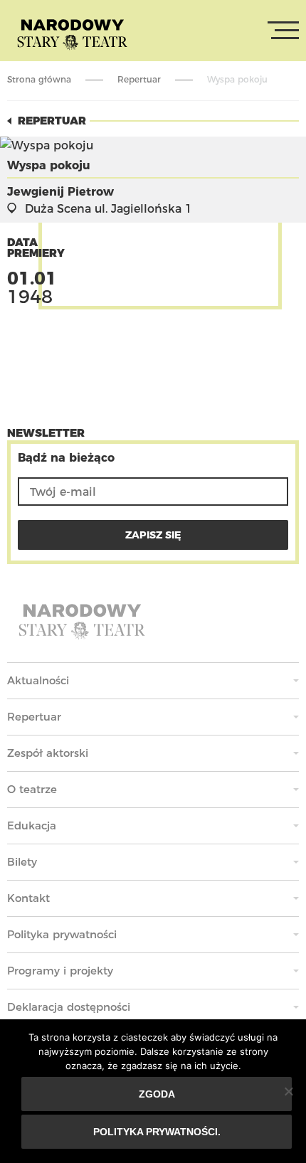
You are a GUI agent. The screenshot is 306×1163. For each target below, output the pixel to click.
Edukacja (31, 825)
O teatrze (32, 789)
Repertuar (139, 79)
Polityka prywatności (62, 934)
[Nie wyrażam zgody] (288, 1091)
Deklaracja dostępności (68, 1007)
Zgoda (157, 1094)
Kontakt (28, 898)
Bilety (22, 862)
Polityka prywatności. (157, 1131)
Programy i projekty (60, 970)
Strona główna (39, 79)
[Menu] (283, 30)
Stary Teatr (72, 33)
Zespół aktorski (47, 753)
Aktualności (38, 680)
